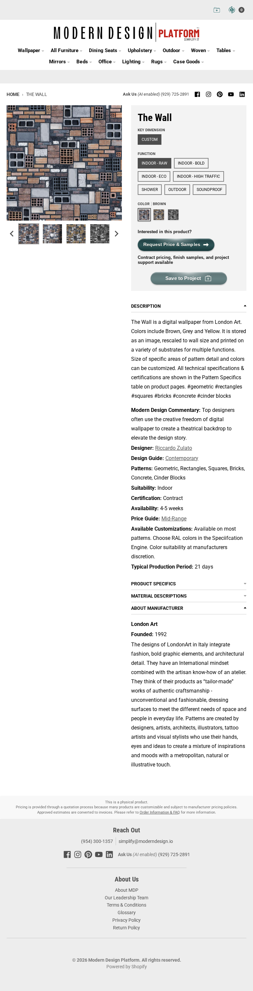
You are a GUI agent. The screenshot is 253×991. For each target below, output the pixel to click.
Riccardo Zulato (173, 448)
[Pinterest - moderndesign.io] (219, 94)
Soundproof (209, 189)
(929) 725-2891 (175, 94)
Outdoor (177, 189)
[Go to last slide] (12, 233)
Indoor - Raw (154, 163)
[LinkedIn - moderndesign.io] (242, 94)
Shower (150, 189)
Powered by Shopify (126, 966)
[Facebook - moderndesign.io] (197, 94)
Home (13, 94)
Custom (149, 139)
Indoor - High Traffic (198, 176)
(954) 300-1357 (96, 841)
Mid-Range (173, 518)
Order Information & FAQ (160, 812)
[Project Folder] (217, 10)
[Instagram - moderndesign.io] (208, 94)
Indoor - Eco (154, 176)
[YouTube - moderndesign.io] (231, 94)
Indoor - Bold (191, 163)
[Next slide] (116, 233)
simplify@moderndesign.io (146, 841)
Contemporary (181, 458)
